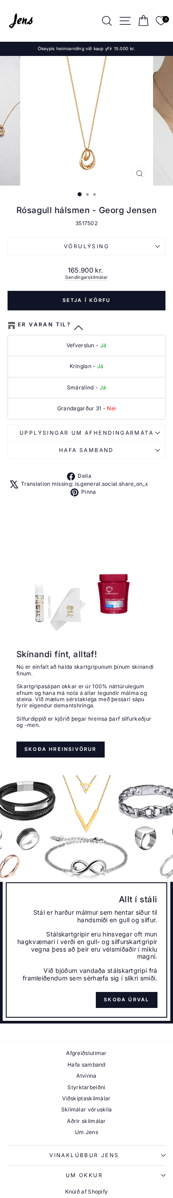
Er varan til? (44, 324)
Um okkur (84, 1175)
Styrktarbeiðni (86, 1087)
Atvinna (86, 1075)
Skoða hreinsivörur (60, 749)
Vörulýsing (86, 246)
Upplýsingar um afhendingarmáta (86, 432)
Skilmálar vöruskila (86, 1109)
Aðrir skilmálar (86, 1121)
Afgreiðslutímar (86, 1053)
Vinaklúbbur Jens (84, 1155)
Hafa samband (86, 450)
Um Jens (86, 1132)
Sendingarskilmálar (86, 277)
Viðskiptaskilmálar (86, 1098)
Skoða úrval (126, 999)
